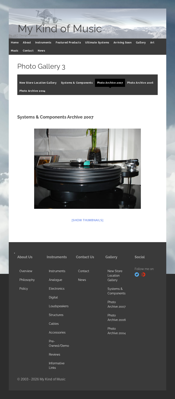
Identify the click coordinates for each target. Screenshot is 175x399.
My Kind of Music (60, 28)
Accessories (57, 332)
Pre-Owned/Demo (59, 343)
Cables (54, 323)
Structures (56, 315)
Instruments (43, 42)
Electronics (56, 288)
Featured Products (68, 42)
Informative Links (56, 365)
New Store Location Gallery (38, 82)
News (41, 50)
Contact (28, 50)
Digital (53, 297)
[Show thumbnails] (88, 220)
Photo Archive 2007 (110, 82)
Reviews (54, 354)
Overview (25, 271)
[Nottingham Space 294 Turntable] (87, 169)
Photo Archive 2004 (32, 90)
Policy (23, 288)
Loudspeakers (59, 306)
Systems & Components (77, 82)
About (27, 42)
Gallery (141, 42)
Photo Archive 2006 (140, 82)
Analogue (55, 280)
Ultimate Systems (97, 42)
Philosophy (27, 280)
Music (15, 50)
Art (152, 42)
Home (15, 42)
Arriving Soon (123, 42)
